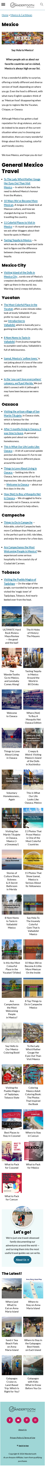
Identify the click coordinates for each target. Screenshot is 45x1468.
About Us (21, 1259)
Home (5, 14)
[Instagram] (35, 1420)
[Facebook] (10, 1420)
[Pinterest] (27, 1420)
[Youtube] (18, 1420)
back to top (24, 1445)
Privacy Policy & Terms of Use (22, 1437)
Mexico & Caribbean (21, 14)
